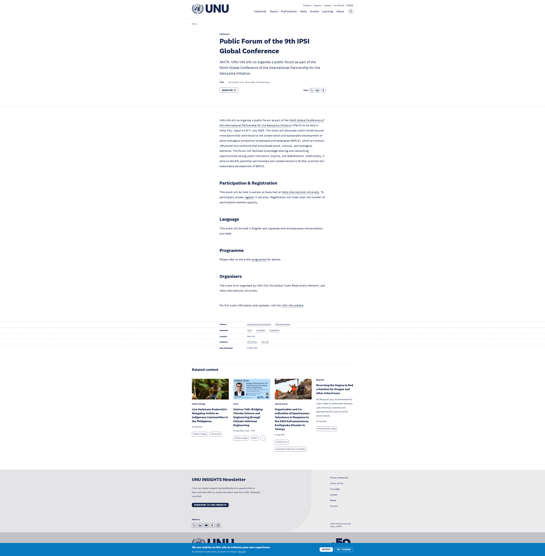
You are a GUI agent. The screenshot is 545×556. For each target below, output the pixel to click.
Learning (327, 11)
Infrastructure (282, 442)
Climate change (199, 434)
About (340, 11)
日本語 (349, 5)
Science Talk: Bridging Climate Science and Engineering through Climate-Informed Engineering (248, 417)
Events (314, 11)
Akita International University (300, 192)
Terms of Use (336, 483)
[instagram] (218, 525)
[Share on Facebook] (323, 90)
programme (259, 259)
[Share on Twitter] (312, 90)
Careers (327, 5)
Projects (307, 5)
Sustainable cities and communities (290, 449)
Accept (326, 549)
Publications (289, 11)
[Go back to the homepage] (210, 13)
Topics (274, 11)
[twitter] (194, 525)
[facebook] (212, 525)
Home (194, 24)
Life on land (215, 434)
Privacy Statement (339, 477)
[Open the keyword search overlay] (351, 11)
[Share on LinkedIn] (317, 90)
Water (254, 438)
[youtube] (206, 525)
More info (242, 552)
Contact (334, 506)
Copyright (335, 489)
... (263, 438)
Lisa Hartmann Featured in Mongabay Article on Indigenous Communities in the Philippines (210, 415)
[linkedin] (200, 525)
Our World (339, 5)
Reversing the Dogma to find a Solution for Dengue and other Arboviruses (334, 389)
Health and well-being (326, 429)
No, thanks (344, 549)
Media (333, 500)
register (249, 197)
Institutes (260, 11)
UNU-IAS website (292, 305)
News (303, 11)
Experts (317, 5)
